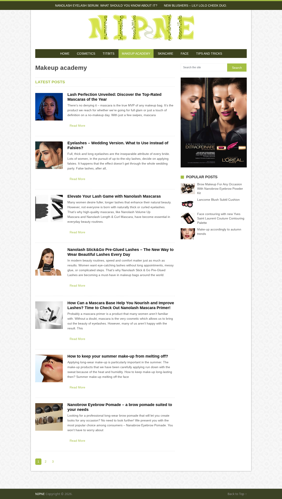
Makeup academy (136, 53)
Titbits (108, 53)
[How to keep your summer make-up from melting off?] (49, 368)
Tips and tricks (209, 53)
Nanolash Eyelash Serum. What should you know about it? (106, 5)
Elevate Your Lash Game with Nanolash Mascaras (114, 196)
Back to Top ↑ (237, 494)
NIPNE (40, 494)
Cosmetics (86, 53)
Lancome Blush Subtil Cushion (218, 199)
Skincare (165, 53)
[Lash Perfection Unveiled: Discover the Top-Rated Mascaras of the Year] (49, 107)
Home (64, 53)
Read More (77, 125)
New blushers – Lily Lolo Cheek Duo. (195, 5)
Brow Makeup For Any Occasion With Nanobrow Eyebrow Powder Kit (220, 188)
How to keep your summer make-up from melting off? (117, 356)
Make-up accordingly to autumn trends (219, 232)
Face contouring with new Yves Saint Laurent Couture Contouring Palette (220, 218)
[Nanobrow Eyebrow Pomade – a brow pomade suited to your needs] (49, 417)
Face (185, 53)
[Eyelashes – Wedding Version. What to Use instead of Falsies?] (49, 155)
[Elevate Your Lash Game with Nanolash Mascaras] (49, 208)
